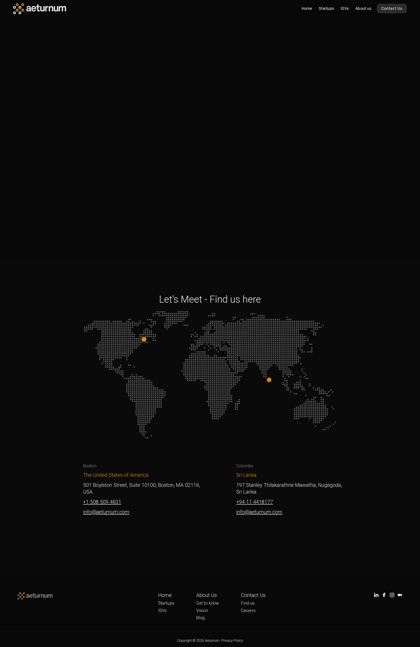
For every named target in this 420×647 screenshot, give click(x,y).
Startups (326, 8)
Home (307, 8)
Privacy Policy (232, 640)
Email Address (153, 156)
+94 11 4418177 (254, 502)
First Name (150, 68)
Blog (200, 617)
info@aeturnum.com (106, 512)
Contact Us (391, 8)
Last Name (150, 90)
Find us (248, 603)
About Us (206, 595)
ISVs (345, 8)
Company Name (155, 112)
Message (148, 178)
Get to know (207, 603)
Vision (202, 610)
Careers (248, 610)
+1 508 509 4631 (102, 502)
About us (363, 8)
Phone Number (154, 134)
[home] (39, 8)
